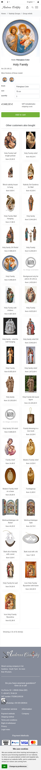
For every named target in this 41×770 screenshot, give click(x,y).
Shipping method (7, 717)
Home (3, 13)
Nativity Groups (14, 13)
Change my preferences (18, 766)
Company (25, 714)
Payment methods (8, 714)
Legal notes (5, 729)
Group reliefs (27, 13)
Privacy (4, 726)
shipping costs (27, 106)
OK (4, 766)
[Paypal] (19, 743)
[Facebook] (3, 700)
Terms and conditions (9, 720)
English (30, 2)
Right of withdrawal (8, 723)
